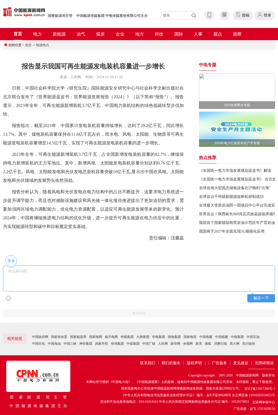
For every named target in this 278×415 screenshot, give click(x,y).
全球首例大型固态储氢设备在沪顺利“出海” (235, 188)
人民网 (163, 344)
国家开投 (101, 344)
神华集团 (85, 344)
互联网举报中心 (263, 402)
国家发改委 (59, 337)
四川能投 (248, 344)
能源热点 (42, 45)
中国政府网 (40, 337)
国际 (178, 34)
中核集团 (237, 337)
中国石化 (38, 344)
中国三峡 (70, 344)
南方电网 (111, 337)
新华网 (175, 344)
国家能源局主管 (60, 16)
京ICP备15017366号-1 (259, 389)
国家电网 (95, 337)
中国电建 (205, 337)
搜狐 (208, 344)
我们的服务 (171, 363)
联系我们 (147, 363)
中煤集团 (133, 344)
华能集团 (127, 337)
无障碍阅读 (264, 363)
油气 (81, 34)
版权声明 (194, 363)
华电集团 (158, 337)
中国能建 (221, 337)
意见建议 (240, 363)
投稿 (245, 15)
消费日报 (220, 344)
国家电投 (190, 337)
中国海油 (54, 344)
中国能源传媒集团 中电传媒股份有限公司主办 (112, 16)
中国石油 (253, 337)
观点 (217, 34)
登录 (267, 15)
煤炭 (100, 34)
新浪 (198, 344)
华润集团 (117, 344)
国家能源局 (78, 337)
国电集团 (174, 337)
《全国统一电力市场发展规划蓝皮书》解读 (235, 171)
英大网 (234, 344)
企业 (120, 34)
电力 (37, 34)
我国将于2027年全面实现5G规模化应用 (231, 231)
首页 (18, 33)
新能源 (59, 34)
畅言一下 (261, 298)
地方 (139, 34)
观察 (237, 34)
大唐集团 (142, 337)
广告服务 (219, 363)
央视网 (188, 344)
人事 (198, 34)
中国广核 (148, 344)
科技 (159, 34)
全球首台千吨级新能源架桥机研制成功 (231, 197)
